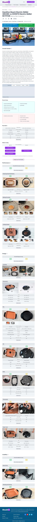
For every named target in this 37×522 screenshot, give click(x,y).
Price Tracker (16, 4)
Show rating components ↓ (18, 170)
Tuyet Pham (14, 21)
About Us (4, 514)
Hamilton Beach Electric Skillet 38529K (11, 24)
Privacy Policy (16, 516)
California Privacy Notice (17, 518)
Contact (3, 516)
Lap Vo (10, 21)
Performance (18, 85)
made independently (13, 6)
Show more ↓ (18, 139)
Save (15, 18)
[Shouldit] (6, 509)
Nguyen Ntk (20, 21)
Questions (30, 4)
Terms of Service (16, 514)
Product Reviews (8, 4)
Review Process (5, 518)
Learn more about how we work (23, 511)
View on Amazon (10, 147)
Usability (27, 85)
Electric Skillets (4, 9)
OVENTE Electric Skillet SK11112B (25, 24)
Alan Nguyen (6, 21)
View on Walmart (10, 153)
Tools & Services (23, 4)
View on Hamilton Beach (10, 150)
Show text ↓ (18, 193)
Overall (14, 85)
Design (23, 85)
